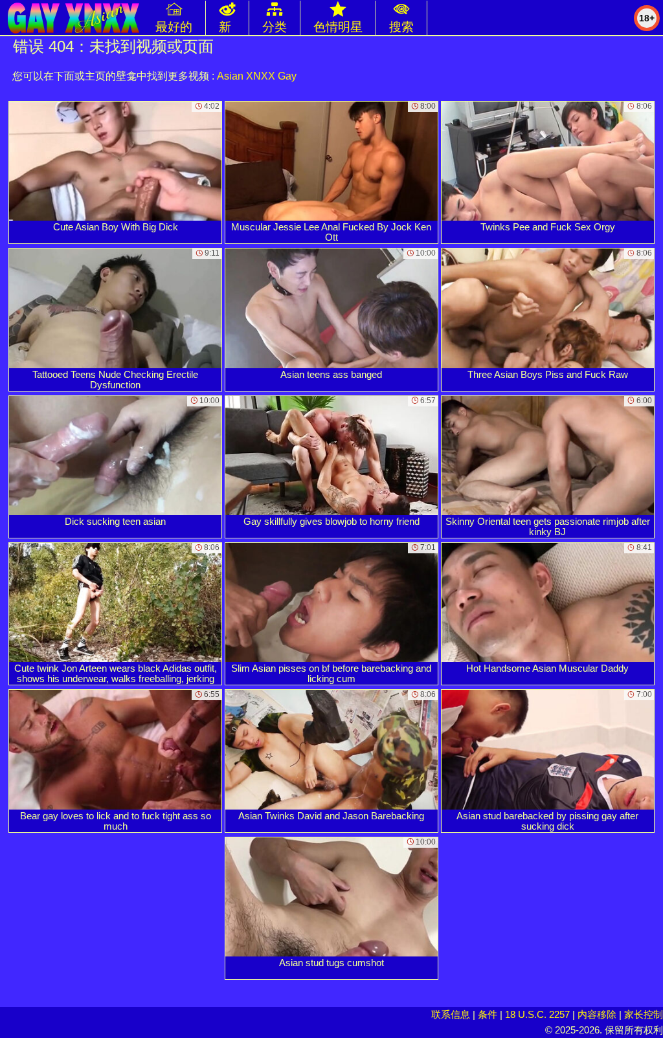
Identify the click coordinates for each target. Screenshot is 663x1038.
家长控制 (643, 1014)
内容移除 (597, 1014)
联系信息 (450, 1014)
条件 (487, 1014)
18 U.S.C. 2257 (537, 1014)
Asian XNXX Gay (257, 76)
